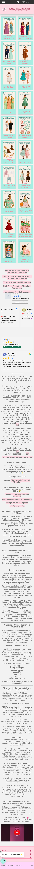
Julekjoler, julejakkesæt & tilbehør (9, 235)
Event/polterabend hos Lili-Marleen (25, 235)
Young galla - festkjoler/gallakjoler (25, 37)
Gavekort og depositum (25, 260)
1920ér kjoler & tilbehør (8, 136)
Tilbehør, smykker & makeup (25, 136)
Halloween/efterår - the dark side (25, 211)
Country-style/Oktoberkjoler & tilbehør (25, 185)
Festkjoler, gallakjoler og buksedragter (8, 36)
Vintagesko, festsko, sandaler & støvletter (9, 160)
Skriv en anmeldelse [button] (20, 302)
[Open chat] (3, 861)
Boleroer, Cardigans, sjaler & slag (9, 185)
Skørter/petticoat (25, 162)
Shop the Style (9, 261)
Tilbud (9, 112)
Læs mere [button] (6, 369)
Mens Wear (9, 212)
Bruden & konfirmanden (9, 87)
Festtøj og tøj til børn (9, 62)
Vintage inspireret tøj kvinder (25, 61)
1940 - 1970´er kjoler (25, 87)
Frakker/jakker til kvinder (25, 111)
